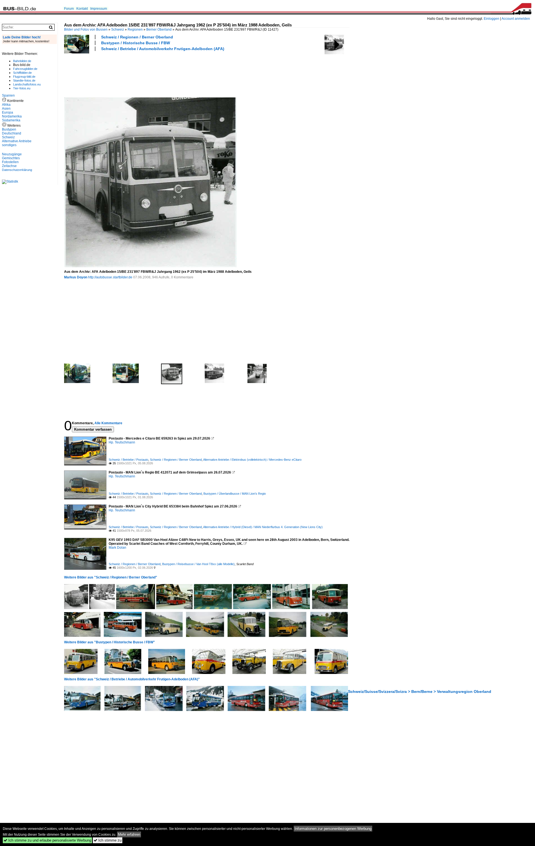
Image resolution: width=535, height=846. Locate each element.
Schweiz (117, 29)
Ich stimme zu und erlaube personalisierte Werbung (47, 840)
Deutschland (11, 133)
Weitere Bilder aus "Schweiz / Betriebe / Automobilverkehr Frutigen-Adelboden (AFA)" (132, 679)
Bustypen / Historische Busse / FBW (135, 43)
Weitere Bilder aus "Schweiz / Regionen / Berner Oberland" (110, 577)
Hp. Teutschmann (122, 442)
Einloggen (491, 19)
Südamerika (11, 120)
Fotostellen (10, 162)
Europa (7, 112)
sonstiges (9, 145)
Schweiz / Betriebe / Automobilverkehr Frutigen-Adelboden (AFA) (162, 48)
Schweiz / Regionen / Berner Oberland (137, 37)
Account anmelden (516, 19)
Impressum (98, 9)
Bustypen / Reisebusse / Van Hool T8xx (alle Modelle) (198, 564)
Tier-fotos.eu (21, 88)
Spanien (8, 95)
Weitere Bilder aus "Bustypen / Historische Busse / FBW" (109, 642)
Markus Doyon (75, 277)
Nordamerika (12, 116)
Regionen (135, 29)
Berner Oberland (159, 29)
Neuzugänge (12, 154)
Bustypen (9, 129)
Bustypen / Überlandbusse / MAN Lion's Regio (234, 493)
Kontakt (82, 9)
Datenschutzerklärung (17, 169)
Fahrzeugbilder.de (25, 68)
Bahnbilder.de (22, 61)
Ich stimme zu (107, 840)
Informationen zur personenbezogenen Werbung (333, 829)
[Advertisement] (165, 73)
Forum (69, 9)
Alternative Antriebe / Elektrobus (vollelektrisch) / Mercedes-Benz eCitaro (252, 459)
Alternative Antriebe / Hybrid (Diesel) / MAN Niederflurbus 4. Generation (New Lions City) (263, 527)
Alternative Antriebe (16, 141)
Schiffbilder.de (22, 72)
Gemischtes (11, 158)
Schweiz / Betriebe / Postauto (128, 459)
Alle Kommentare (108, 423)
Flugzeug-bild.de (24, 76)
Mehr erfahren (129, 834)
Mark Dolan (117, 548)
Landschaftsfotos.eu (27, 84)
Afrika (6, 105)
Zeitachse (9, 166)
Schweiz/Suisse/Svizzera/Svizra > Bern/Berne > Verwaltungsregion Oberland (419, 691)
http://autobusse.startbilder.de (110, 277)
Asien (6, 109)
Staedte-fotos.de (24, 80)
